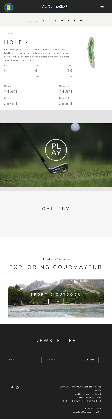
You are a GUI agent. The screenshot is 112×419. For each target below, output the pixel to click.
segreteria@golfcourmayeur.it (86, 412)
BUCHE (10, 33)
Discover (56, 301)
